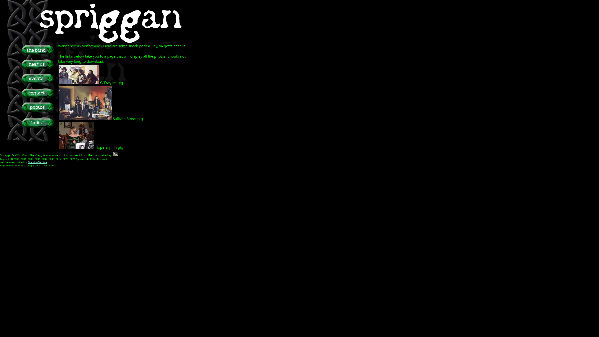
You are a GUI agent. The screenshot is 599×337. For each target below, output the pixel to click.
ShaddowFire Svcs (37, 162)
